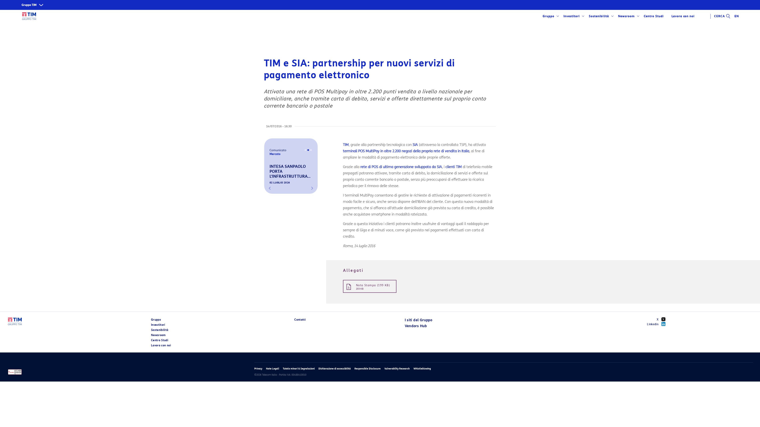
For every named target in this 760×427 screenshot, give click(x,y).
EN (736, 16)
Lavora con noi (161, 345)
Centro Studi (159, 340)
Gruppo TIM (29, 5)
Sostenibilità (599, 16)
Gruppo (548, 16)
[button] (269, 188)
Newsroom (626, 16)
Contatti (300, 319)
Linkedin (652, 324)
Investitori (571, 16)
